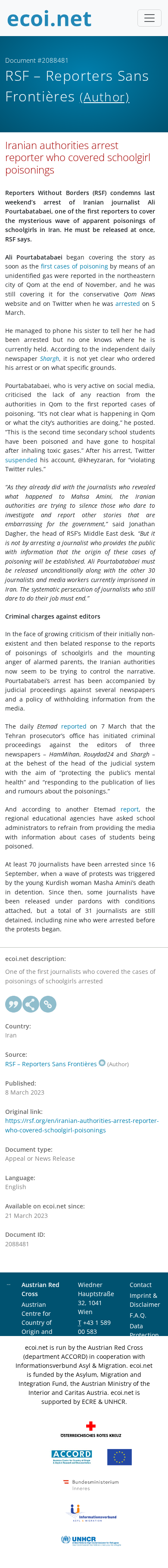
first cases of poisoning (74, 266)
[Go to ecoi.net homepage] (49, 18)
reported (74, 726)
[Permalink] (48, 1004)
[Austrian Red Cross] (91, 1429)
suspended (21, 460)
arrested (127, 303)
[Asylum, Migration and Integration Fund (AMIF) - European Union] (119, 1456)
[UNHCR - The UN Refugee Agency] (91, 1540)
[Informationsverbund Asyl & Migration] (90, 1512)
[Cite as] (13, 1004)
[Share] (31, 1004)
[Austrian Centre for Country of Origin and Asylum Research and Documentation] (72, 1456)
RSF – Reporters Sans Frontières (51, 1064)
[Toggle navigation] (149, 18)
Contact (141, 1285)
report (130, 809)
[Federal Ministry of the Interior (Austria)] (90, 1484)
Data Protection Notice (144, 1335)
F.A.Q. (138, 1315)
